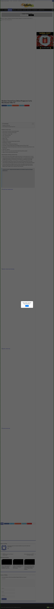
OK (27, 305)
